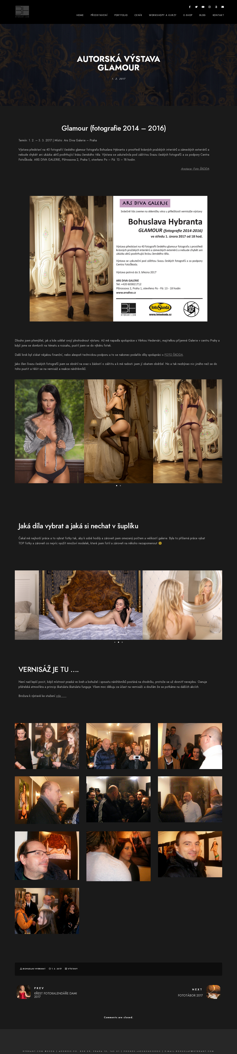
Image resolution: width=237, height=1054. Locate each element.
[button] (116, 485)
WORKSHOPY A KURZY (163, 15)
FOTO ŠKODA (173, 355)
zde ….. (61, 696)
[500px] (216, 7)
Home (80, 15)
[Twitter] (196, 7)
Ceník (138, 15)
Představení (99, 15)
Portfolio (121, 15)
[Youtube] (203, 7)
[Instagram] (209, 7)
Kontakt (218, 15)
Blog (202, 15)
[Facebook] (190, 7)
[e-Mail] (223, 7)
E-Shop (188, 15)
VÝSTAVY (73, 968)
